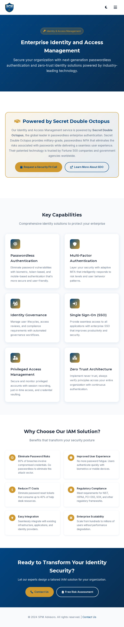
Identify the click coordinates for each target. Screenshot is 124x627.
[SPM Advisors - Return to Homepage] (9, 7)
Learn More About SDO (88, 167)
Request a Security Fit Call (40, 167)
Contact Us (41, 591)
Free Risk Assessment (79, 591)
